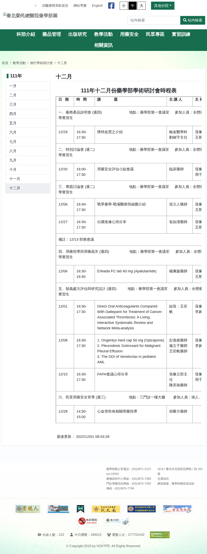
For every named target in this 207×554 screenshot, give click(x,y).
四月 (13, 114)
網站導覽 (80, 5)
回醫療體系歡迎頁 (55, 5)
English (97, 5)
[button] (200, 546)
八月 (13, 151)
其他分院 (161, 6)
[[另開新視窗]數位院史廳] (106, 509)
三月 (13, 104)
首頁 (5, 63)
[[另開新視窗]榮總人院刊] (27, 509)
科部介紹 (26, 34)
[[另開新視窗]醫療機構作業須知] (142, 509)
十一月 (14, 179)
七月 (13, 142)
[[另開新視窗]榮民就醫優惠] (58, 509)
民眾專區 (155, 34)
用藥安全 (129, 34)
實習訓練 (181, 34)
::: (35, 5)
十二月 (14, 188)
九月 (13, 160)
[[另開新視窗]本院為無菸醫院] (87, 521)
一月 (13, 86)
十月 (13, 169)
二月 (13, 95)
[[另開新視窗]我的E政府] (80, 509)
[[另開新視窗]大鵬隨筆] (177, 509)
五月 (13, 123)
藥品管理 (51, 34)
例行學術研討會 (41, 63)
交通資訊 (163, 478)
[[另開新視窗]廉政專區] (117, 521)
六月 (13, 132)
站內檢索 (195, 20)
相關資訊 (103, 45)
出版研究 (77, 34)
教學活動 (103, 34)
